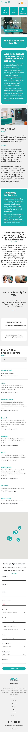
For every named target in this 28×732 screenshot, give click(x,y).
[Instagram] (12, 722)
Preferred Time (6, 643)
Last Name (5, 584)
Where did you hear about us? (10, 626)
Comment (5, 659)
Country (4, 609)
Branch (4, 618)
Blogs (14, 710)
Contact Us (14, 716)
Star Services (14, 701)
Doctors (14, 707)
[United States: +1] (4, 604)
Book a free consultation (11, 30)
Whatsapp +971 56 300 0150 (14, 322)
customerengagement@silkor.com (15, 325)
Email (3, 592)
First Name (5, 576)
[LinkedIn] (19, 721)
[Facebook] (9, 722)
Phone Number (6, 600)
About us (14, 704)
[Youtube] (15, 722)
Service (4, 635)
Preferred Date (6, 652)
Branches (14, 713)
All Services (14, 698)
